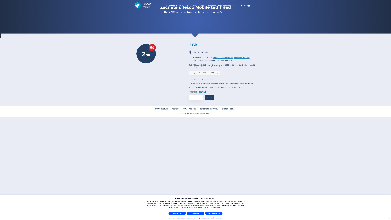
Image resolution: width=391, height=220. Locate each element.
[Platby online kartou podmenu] (219, 109)
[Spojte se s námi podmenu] (169, 109)
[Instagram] (245, 5)
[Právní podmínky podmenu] (198, 109)
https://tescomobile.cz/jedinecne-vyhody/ (231, 57)
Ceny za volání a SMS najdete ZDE (203, 73)
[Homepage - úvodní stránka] (142, 8)
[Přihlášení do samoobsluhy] (234, 6)
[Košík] (248, 6)
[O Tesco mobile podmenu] (236, 109)
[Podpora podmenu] (181, 109)
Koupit (209, 98)
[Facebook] (241, 5)
